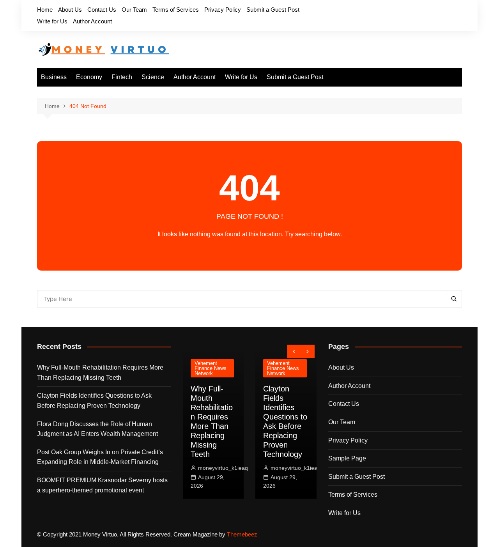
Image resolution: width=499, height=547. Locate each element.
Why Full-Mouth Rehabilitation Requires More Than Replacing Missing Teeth (100, 372)
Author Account (92, 21)
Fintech (121, 77)
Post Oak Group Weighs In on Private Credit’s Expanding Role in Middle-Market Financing (100, 457)
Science (153, 77)
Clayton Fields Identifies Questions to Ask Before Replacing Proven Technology (94, 400)
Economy (89, 77)
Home (45, 9)
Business (54, 77)
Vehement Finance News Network (200, 368)
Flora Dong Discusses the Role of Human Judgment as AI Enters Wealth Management (97, 429)
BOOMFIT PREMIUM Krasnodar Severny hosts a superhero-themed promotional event (102, 485)
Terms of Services (175, 9)
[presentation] (294, 351)
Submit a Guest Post (272, 9)
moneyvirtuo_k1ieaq (213, 468)
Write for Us (52, 21)
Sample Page (347, 458)
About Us (70, 9)
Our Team (134, 9)
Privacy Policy (222, 9)
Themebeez (242, 534)
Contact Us (101, 9)
